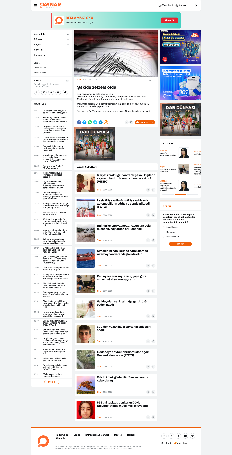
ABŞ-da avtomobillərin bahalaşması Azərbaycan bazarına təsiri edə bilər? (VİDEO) (54, 130)
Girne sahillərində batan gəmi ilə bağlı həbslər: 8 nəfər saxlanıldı (54, 250)
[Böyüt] (154, 79)
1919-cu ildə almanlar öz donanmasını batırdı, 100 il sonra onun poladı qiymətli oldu (55, 222)
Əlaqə (77, 435)
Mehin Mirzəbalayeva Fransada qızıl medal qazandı (52, 175)
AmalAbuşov (168, 184)
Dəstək (118, 435)
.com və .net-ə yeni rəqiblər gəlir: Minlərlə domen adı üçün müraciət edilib (55, 232)
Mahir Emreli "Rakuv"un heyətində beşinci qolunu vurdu (54, 352)
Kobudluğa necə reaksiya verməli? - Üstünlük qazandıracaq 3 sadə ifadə (55, 120)
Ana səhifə (39, 34)
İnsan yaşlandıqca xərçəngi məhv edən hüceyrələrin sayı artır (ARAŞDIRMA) (56, 206)
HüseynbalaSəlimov (171, 152)
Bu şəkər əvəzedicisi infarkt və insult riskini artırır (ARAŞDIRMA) (55, 367)
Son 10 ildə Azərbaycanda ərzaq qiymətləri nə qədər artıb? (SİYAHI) (55, 323)
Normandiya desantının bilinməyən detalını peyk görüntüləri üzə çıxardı (54, 314)
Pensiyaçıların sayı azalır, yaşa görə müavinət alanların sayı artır (56, 294)
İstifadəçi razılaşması (97, 435)
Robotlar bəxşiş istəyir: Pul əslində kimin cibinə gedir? (55, 112)
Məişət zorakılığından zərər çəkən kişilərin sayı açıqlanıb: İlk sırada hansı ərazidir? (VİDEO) (55, 158)
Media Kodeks (40, 73)
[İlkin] (150, 79)
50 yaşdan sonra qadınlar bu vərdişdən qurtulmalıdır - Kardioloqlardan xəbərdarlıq (56, 277)
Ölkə (99, 190)
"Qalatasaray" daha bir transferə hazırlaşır (53, 375)
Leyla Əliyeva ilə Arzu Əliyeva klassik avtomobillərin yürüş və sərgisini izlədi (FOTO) (53, 185)
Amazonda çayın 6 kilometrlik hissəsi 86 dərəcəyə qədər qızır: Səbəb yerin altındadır (55, 196)
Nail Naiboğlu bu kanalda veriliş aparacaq (54, 213)
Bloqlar (37, 63)
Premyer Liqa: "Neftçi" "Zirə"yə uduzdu (53, 167)
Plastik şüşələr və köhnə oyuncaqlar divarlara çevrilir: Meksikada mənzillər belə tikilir (56, 304)
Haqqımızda (61, 435)
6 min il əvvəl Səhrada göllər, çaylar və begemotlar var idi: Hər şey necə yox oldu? (56, 139)
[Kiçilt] (146, 79)
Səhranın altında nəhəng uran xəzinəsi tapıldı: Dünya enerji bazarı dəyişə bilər (55, 332)
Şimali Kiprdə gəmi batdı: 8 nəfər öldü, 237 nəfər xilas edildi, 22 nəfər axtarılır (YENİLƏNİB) (55, 260)
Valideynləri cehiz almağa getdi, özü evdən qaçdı (54, 359)
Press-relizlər (40, 68)
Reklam (131, 435)
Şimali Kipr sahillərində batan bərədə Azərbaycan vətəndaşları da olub (54, 285)
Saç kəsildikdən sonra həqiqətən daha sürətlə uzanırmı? (53, 148)
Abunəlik (60, 438)
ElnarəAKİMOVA (169, 165)
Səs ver (180, 244)
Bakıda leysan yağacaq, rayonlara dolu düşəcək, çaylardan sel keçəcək (54, 241)
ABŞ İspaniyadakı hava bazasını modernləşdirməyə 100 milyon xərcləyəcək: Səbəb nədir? (55, 342)
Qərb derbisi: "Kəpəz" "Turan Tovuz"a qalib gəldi (56, 269)
